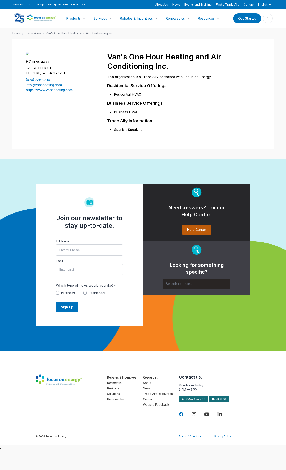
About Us (161, 4)
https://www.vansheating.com (49, 90)
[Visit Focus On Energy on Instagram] (194, 414)
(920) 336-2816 (38, 80)
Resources (206, 18)
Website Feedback (156, 404)
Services (100, 18)
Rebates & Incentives (136, 18)
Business (113, 388)
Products (73, 18)
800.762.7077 (195, 398)
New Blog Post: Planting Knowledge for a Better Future (49, 4)
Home (16, 33)
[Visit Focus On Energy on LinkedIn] (219, 414)
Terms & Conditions (191, 436)
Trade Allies (33, 33)
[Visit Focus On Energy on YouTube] (206, 414)
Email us (221, 398)
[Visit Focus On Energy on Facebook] (181, 414)
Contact (249, 4)
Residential (114, 383)
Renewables (175, 18)
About (147, 383)
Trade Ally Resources (158, 393)
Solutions (113, 393)
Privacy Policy (223, 436)
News (176, 4)
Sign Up (67, 307)
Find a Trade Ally (227, 4)
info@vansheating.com (44, 85)
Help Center (196, 230)
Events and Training (198, 4)
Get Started (247, 18)
